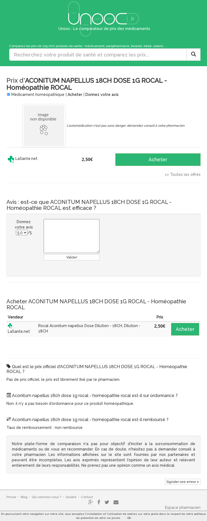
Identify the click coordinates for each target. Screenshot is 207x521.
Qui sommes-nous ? (46, 497)
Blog (24, 497)
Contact (87, 497)
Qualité (71, 497)
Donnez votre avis (102, 94)
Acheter (75, 94)
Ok (129, 517)
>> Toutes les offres (183, 174)
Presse (11, 497)
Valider (71, 257)
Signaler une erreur (181, 482)
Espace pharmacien (183, 507)
